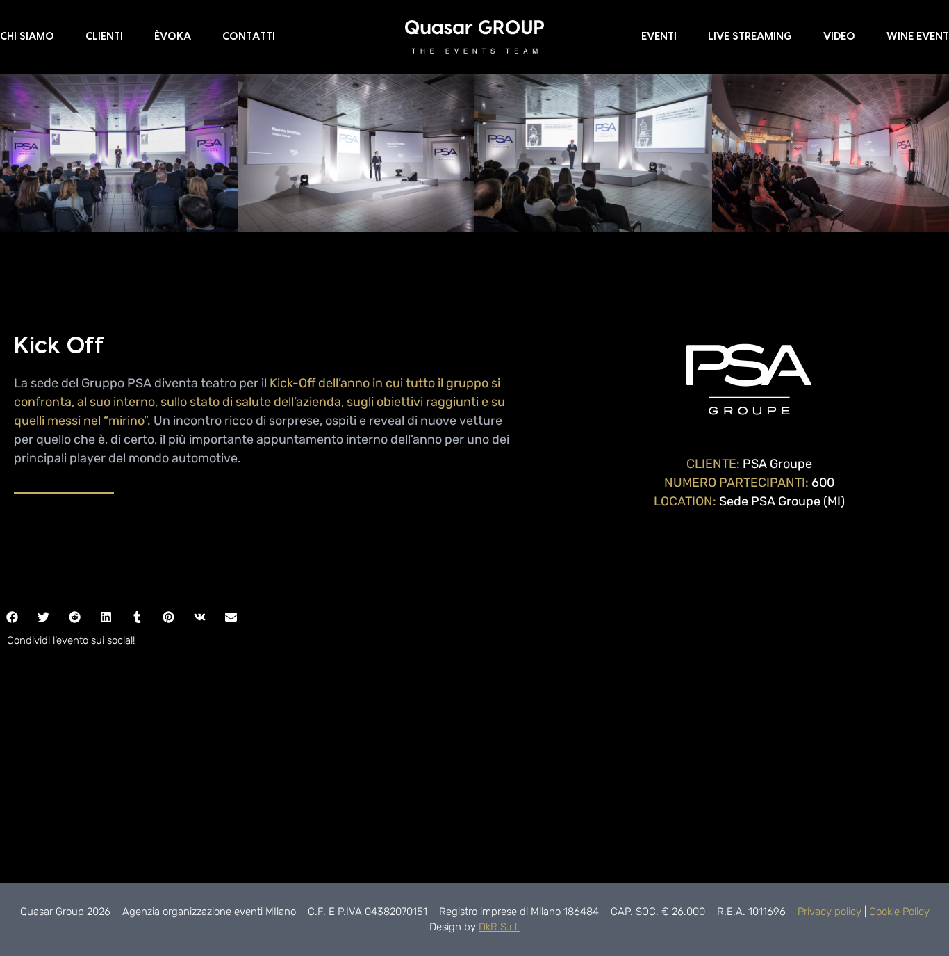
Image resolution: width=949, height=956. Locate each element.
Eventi (659, 36)
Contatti (248, 36)
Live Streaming (750, 36)
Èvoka (172, 36)
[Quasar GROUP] (474, 36)
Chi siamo (27, 36)
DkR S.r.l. (499, 927)
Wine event (917, 36)
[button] (43, 617)
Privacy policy (829, 911)
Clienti (104, 36)
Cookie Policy (899, 911)
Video (839, 36)
